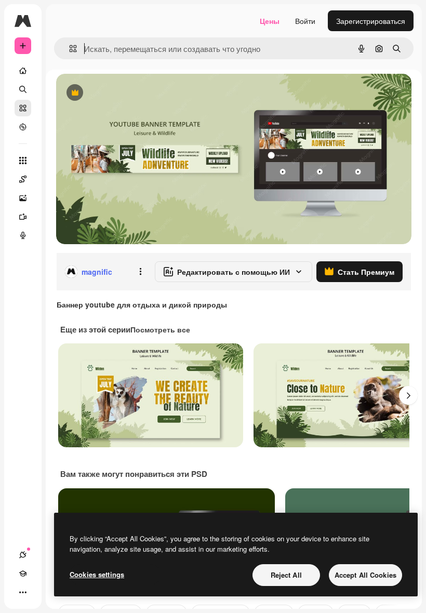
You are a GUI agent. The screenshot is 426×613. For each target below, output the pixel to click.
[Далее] (408, 395)
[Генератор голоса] (23, 235)
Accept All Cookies (365, 575)
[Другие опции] (140, 271)
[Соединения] (23, 555)
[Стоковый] (23, 108)
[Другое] (23, 592)
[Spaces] (23, 179)
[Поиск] (23, 89)
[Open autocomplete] (69, 48)
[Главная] (23, 70)
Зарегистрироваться (370, 21)
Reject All (286, 575)
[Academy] (23, 573)
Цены (269, 21)
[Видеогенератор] (23, 216)
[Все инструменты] (23, 160)
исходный (125, 93)
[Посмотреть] (23, 126)
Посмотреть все (160, 329)
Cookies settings (97, 574)
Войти (305, 21)
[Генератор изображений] (23, 198)
